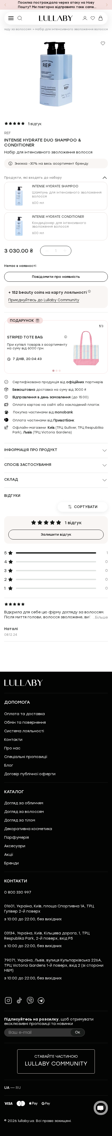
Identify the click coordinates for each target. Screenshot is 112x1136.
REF (7, 133)
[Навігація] (5, 5)
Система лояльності (24, 731)
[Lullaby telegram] (41, 1000)
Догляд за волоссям (24, 812)
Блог (8, 765)
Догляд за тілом (19, 820)
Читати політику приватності (29, 1121)
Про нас (12, 748)
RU (18, 1088)
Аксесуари (14, 846)
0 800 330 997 (17, 892)
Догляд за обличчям (23, 803)
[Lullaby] (56, 18)
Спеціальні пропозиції (25, 757)
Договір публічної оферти (29, 774)
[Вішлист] (92, 18)
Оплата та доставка (24, 714)
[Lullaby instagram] (8, 1000)
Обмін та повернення (25, 722)
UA (6, 1088)
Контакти (13, 739)
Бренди (11, 863)
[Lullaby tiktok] (19, 1000)
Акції (8, 854)
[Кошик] (100, 18)
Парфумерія (16, 837)
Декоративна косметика (28, 829)
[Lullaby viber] (30, 1000)
